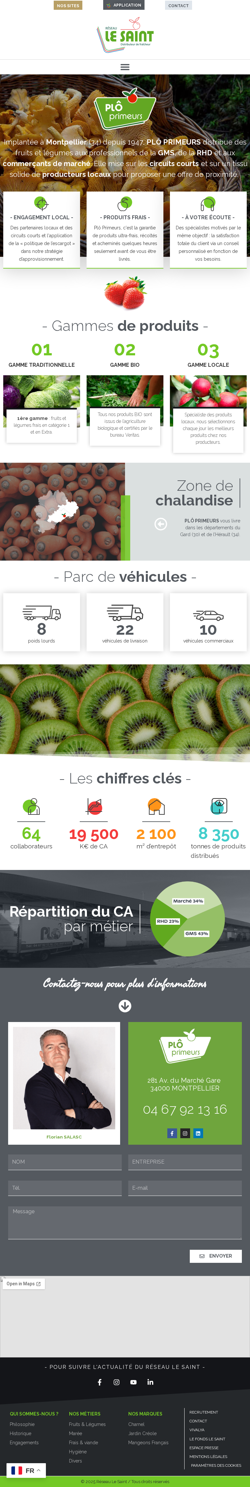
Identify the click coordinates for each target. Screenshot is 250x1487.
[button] (125, 67)
